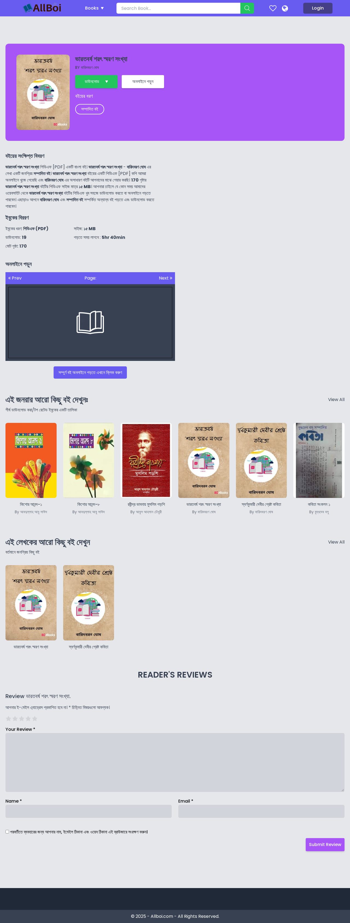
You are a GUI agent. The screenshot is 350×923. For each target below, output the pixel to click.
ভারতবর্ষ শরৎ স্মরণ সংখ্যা (31, 647)
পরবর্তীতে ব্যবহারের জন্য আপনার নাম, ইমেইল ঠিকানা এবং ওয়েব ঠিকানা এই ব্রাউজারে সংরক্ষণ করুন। (79, 832)
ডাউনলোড (92, 81)
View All (336, 399)
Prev (16, 278)
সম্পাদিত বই (89, 109)
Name (13, 801)
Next (164, 278)
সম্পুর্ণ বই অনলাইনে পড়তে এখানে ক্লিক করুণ (90, 372)
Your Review (20, 729)
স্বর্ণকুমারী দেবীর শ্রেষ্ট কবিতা (88, 647)
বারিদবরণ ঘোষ (90, 67)
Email (185, 801)
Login (318, 8)
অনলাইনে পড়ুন (142, 81)
